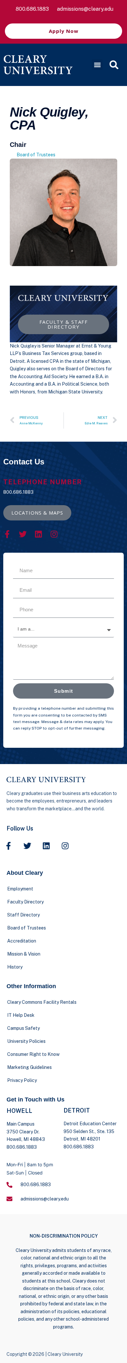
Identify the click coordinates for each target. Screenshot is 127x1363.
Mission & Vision (23, 954)
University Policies (26, 1041)
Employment (20, 888)
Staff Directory (23, 914)
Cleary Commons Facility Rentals (42, 1002)
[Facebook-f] (7, 534)
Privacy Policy (22, 1080)
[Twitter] (23, 534)
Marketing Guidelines (29, 1067)
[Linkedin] (38, 534)
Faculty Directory (25, 901)
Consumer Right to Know (33, 1054)
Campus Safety (23, 1028)
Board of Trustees (36, 154)
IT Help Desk (21, 1015)
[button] (97, 64)
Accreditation (21, 941)
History (14, 967)
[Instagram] (54, 534)
